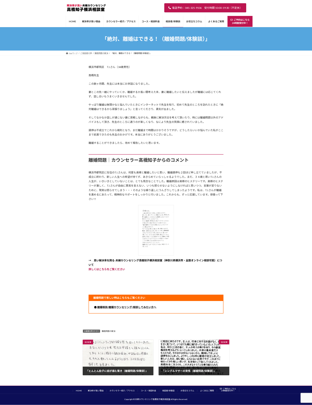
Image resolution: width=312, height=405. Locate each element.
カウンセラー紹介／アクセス (122, 390)
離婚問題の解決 (108, 331)
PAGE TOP (302, 390)
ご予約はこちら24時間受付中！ (228, 389)
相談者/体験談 (168, 390)
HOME (79, 390)
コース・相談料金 (148, 390)
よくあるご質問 (207, 390)
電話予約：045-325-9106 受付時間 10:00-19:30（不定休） (207, 7)
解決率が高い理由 (96, 390)
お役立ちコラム (187, 390)
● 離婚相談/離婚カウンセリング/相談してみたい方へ (125, 307)
